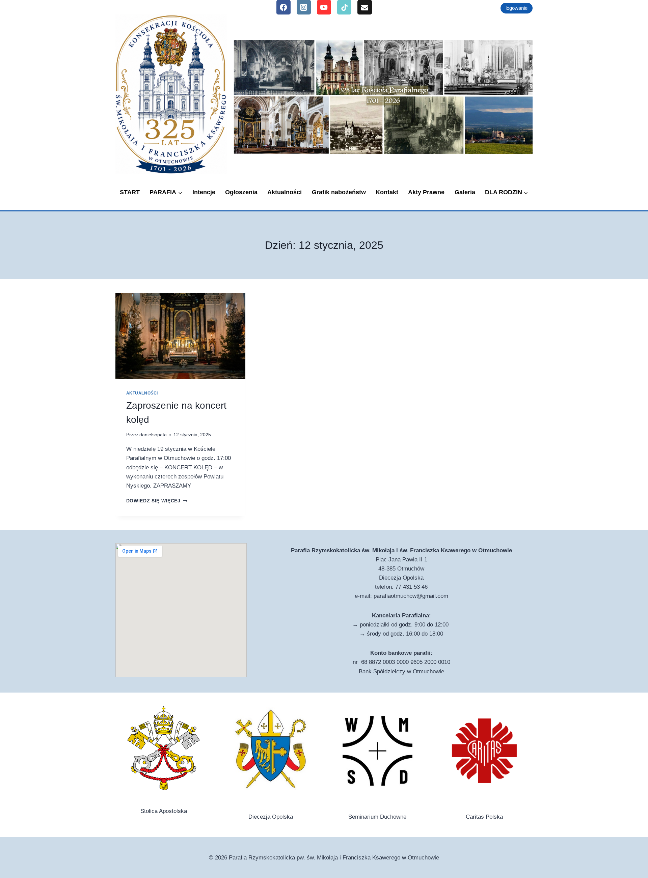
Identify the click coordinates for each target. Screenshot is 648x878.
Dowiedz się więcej (157, 500)
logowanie (517, 8)
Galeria (465, 192)
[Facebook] (283, 7)
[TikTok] (344, 7)
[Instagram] (304, 7)
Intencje (203, 192)
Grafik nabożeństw (339, 192)
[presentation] (180, 336)
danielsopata (153, 434)
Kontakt (387, 192)
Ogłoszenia (241, 192)
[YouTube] (324, 7)
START (130, 192)
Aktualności (284, 192)
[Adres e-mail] (364, 7)
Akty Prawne (426, 192)
